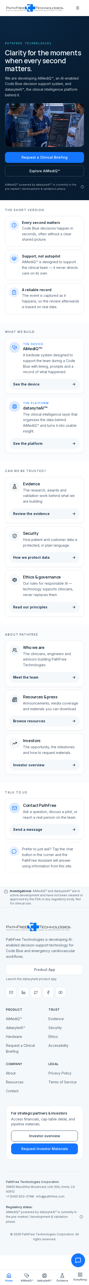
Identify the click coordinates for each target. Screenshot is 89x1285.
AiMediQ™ (14, 1019)
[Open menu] (77, 7)
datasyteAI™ (15, 1028)
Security (55, 1028)
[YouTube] (60, 992)
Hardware (14, 1036)
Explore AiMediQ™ (44, 171)
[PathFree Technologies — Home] (35, 8)
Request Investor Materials (44, 1149)
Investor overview (44, 1136)
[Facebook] (48, 992)
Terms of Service (62, 1082)
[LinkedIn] (23, 992)
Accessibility (58, 1045)
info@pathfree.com (50, 1196)
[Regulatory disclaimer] (82, 186)
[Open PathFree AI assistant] (78, 1260)
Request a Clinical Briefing (44, 157)
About (11, 1073)
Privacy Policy (59, 1073)
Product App (44, 969)
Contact (12, 1091)
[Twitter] (36, 992)
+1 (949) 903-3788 (20, 1196)
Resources (14, 1082)
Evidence (56, 1019)
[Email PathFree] (11, 992)
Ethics (53, 1036)
